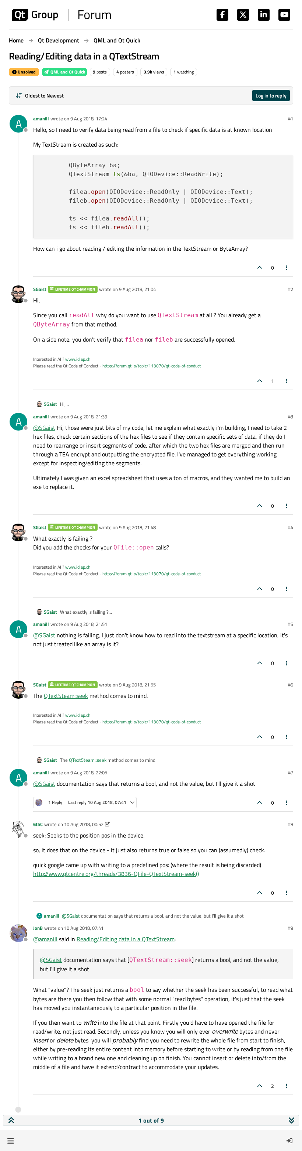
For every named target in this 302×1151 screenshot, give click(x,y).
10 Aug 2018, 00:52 (83, 824)
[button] (10, 1140)
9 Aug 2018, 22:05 (88, 772)
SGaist (39, 289)
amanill (41, 118)
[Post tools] (287, 267)
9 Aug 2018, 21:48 (137, 527)
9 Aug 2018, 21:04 (137, 289)
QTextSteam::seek (66, 695)
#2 (290, 289)
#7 (290, 772)
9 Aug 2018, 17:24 (88, 118)
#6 (290, 684)
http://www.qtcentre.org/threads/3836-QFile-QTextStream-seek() (116, 873)
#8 (290, 824)
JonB (38, 928)
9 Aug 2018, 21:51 (88, 624)
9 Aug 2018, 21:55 (137, 684)
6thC (38, 824)
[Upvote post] (259, 267)
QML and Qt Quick (67, 71)
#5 (290, 624)
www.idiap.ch (77, 359)
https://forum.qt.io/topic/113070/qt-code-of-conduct (151, 365)
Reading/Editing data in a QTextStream (126, 939)
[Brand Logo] (61, 15)
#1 (290, 118)
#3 (290, 416)
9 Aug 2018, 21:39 (88, 416)
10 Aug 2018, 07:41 (83, 928)
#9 (290, 928)
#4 (290, 527)
